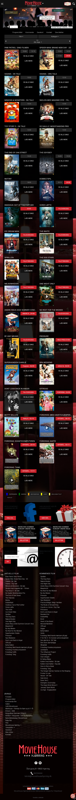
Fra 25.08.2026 (63, 235)
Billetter (24, 540)
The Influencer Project (48, 652)
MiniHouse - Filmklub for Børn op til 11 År (19, 709)
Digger (42, 628)
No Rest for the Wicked (13, 631)
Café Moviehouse (11, 706)
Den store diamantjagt (48, 643)
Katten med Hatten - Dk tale (50, 661)
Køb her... (45, 518)
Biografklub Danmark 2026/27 (15, 713)
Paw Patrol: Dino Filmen (13, 577)
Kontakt (49, 32)
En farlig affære (45, 659)
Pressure (8, 635)
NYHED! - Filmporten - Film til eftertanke (18, 716)
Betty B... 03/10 (28, 419)
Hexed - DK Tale (45, 676)
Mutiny (7, 600)
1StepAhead (57, 791)
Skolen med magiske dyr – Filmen (17, 588)
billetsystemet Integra (43, 791)
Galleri (7, 704)
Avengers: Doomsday (47, 683)
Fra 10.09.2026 (28, 392)
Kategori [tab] (54, 36)
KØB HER (38, 24)
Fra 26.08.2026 (28, 235)
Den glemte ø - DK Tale (48, 640)
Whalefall (43, 645)
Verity (42, 633)
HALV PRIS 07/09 (63, 340)
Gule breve (44, 678)
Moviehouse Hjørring (12, 725)
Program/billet (17, 32)
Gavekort (40, 32)
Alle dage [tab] (37, 41)
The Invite (8, 610)
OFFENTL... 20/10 (28, 445)
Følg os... (10, 518)
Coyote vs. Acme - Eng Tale (50, 607)
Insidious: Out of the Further (14, 605)
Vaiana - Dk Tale (11, 581)
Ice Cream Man (10, 612)
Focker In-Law (45, 673)
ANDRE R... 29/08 (29, 314)
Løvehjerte (44, 650)
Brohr (42, 619)
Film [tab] (20, 36)
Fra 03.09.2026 (63, 314)
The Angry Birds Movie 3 (48, 685)
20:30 (68, 56)
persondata (43, 786)
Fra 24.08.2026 (63, 209)
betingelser (35, 786)
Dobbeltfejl (44, 617)
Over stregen (44, 657)
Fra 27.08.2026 (28, 261)
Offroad (8, 643)
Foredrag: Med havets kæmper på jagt (18, 647)
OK (8, 561)
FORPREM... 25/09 (63, 392)
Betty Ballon (9, 645)
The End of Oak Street (13, 595)
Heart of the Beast (46, 621)
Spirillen (8, 614)
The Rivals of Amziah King (49, 605)
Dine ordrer (9, 732)
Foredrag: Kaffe (10, 652)
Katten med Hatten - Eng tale (50, 664)
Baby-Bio (8, 720)
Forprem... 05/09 (28, 366)
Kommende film (11, 701)
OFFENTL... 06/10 (63, 419)
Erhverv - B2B (10, 711)
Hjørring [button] (35, 2)
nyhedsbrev (27, 786)
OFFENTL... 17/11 (28, 471)
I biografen (9, 727)
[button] (8, 26)
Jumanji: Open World (47, 687)
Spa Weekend (10, 638)
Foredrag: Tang (10, 654)
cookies (50, 786)
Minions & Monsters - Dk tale (15, 586)
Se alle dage (28, 56)
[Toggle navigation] (73, 3)
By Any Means (10, 628)
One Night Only (10, 621)
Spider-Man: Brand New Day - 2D (16, 579)
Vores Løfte (9, 607)
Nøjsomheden (10, 619)
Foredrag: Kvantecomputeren (15, 650)
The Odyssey (9, 598)
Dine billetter (59, 32)
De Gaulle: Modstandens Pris (15, 593)
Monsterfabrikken (46, 624)
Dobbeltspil (9, 602)
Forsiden (8, 697)
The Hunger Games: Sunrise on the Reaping (55, 671)
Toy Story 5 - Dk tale (12, 591)
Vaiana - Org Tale (11, 584)
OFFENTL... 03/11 (63, 445)
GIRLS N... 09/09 (63, 366)
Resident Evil (44, 614)
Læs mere (28, 61)
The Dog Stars (10, 617)
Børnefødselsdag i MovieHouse (16, 718)
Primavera (44, 610)
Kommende (30, 32)
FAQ (6, 723)
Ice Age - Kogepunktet (48, 690)
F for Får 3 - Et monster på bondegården (54, 638)
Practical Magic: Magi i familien (51, 602)
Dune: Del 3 (44, 680)
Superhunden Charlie (12, 633)
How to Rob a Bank (47, 666)
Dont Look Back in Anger (14, 640)
